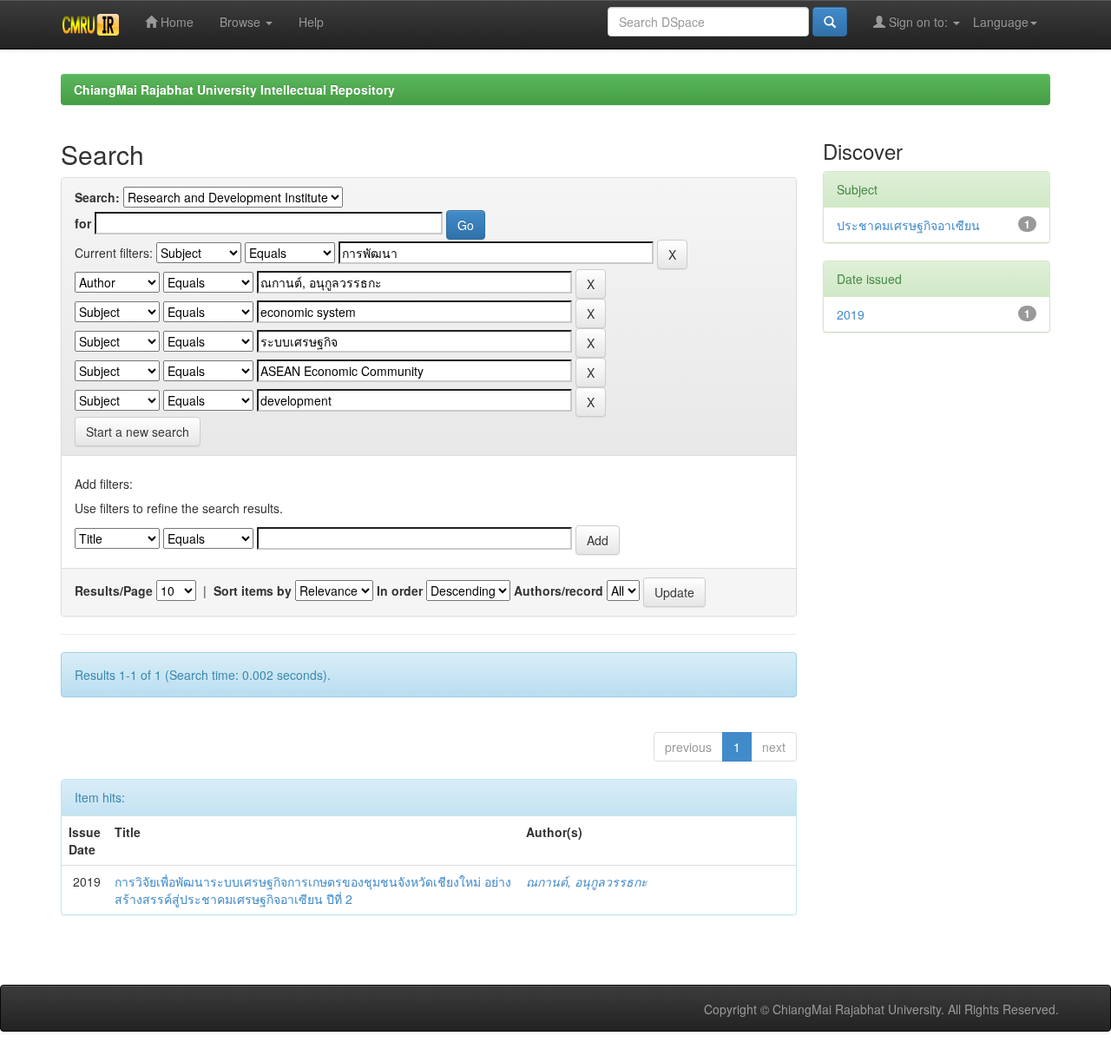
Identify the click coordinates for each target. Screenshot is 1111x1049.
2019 (850, 314)
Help (311, 21)
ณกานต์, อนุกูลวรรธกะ (587, 881)
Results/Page (114, 590)
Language (1001, 21)
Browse (242, 21)
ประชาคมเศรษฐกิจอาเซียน (908, 225)
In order (400, 590)
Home (175, 21)
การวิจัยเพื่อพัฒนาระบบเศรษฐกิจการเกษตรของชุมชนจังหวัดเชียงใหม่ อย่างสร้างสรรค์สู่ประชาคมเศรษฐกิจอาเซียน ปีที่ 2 (313, 890)
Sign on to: (918, 21)
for (83, 223)
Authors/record (558, 590)
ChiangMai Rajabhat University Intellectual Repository (234, 89)
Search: (97, 197)
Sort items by (253, 590)
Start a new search (137, 431)
